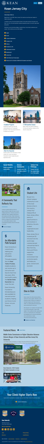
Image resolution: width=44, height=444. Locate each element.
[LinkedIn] (14, 429)
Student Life (9, 41)
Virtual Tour (18, 438)
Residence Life (9, 46)
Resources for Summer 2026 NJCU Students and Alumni (19, 60)
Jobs (3, 432)
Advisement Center (10, 49)
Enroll (7, 35)
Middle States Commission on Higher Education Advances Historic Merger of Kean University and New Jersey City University (21, 337)
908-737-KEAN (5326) (6, 426)
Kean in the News (11, 438)
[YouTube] (8, 429)
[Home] (10, 3)
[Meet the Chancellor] (12, 142)
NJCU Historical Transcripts (12, 57)
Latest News (22, 330)
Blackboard (9, 52)
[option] (40, 3)
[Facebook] (3, 429)
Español (40, 3)
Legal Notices (26, 434)
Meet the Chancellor (9, 151)
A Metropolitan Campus (29, 125)
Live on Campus (7, 226)
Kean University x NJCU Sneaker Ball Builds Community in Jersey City (11, 370)
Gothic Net (8, 55)
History (8, 44)
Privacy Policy (26, 432)
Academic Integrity (24, 438)
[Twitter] (5, 429)
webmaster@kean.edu (28, 441)
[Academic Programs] (12, 116)
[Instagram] (11, 429)
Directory (4, 434)
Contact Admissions (10, 38)
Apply (7, 32)
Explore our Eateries (30, 320)
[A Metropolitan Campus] (32, 116)
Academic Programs (9, 125)
